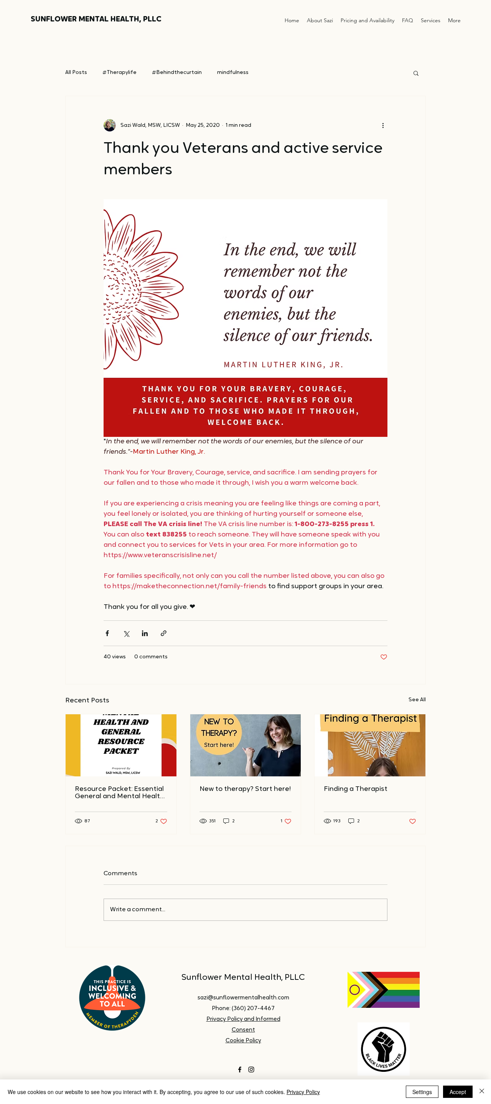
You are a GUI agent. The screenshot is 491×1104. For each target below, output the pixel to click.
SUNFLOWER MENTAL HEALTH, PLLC (96, 19)
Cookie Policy (243, 1041)
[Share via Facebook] (107, 633)
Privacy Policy (303, 1092)
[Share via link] (163, 633)
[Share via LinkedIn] (144, 633)
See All (417, 700)
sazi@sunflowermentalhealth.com (243, 998)
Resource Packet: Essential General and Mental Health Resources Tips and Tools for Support (119, 793)
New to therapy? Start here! (245, 789)
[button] (416, 73)
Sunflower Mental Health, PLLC (243, 977)
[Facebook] (240, 1069)
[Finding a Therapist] (370, 745)
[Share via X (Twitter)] (126, 633)
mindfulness (233, 72)
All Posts (76, 72)
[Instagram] (251, 1069)
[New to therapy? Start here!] (245, 745)
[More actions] (382, 125)
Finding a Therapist (355, 789)
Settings (422, 1092)
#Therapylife (119, 72)
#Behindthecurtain (177, 72)
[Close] (481, 1092)
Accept (458, 1092)
